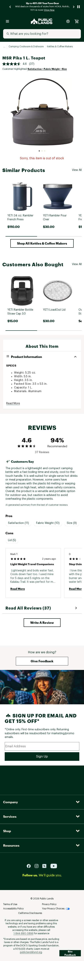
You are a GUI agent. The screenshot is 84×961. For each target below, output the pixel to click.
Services (9, 816)
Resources (11, 845)
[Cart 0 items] (76, 21)
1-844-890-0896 (23, 933)
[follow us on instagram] (38, 865)
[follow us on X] (46, 865)
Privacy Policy (49, 904)
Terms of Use (10, 904)
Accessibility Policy (13, 908)
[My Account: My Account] (68, 21)
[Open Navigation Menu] (7, 21)
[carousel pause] (78, 7)
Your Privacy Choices (53, 908)
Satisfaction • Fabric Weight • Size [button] (47, 68)
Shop (7, 831)
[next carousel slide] (73, 7)
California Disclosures (30, 913)
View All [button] (77, 170)
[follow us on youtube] (54, 865)
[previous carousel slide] (10, 7)
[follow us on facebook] (30, 865)
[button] (42, 243)
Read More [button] (13, 403)
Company (10, 802)
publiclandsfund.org (31, 952)
